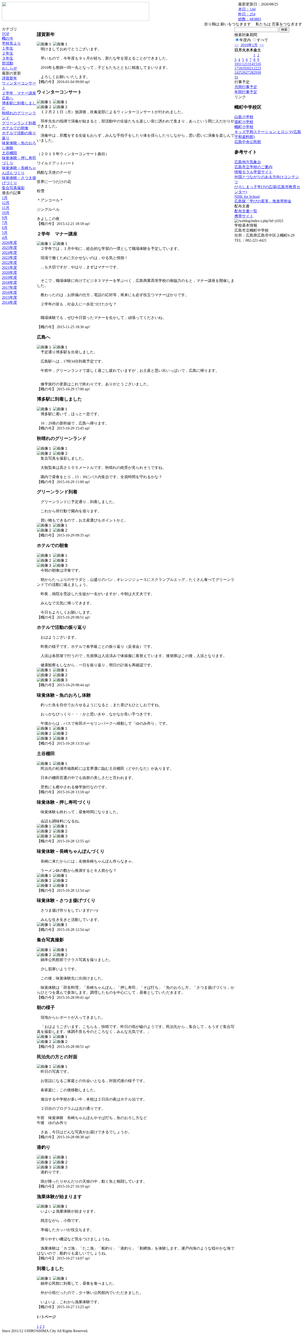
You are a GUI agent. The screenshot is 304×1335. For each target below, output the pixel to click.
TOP (5, 34)
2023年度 (9, 258)
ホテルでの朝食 (15, 128)
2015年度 (9, 297)
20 (248, 68)
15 (255, 64)
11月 (6, 208)
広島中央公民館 (247, 142)
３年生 (7, 58)
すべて (262, 40)
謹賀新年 (9, 78)
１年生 (7, 48)
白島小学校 (243, 117)
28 (251, 72)
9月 (5, 218)
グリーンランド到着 (19, 123)
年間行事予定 (245, 92)
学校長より (11, 43)
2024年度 (9, 253)
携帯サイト (243, 216)
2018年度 (9, 282)
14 (251, 64)
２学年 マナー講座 (19, 93)
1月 (5, 198)
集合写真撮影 (13, 188)
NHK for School (247, 197)
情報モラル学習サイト (253, 172)
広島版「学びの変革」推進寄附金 (262, 201)
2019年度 (9, 277)
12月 (6, 203)
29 (255, 72)
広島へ (7, 98)
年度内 (245, 40)
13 (248, 64)
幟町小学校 (243, 127)
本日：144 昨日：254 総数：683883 (249, 14)
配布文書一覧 (245, 211)
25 (240, 72)
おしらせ (9, 68)
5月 (5, 233)
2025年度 (9, 248)
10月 (6, 213)
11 (240, 64)
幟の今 (7, 38)
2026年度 (9, 243)
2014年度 (9, 302)
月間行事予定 (245, 87)
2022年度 (9, 263)
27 (248, 72)
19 (244, 68)
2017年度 (9, 287)
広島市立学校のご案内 (253, 167)
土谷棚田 (9, 153)
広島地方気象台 (247, 162)
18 (240, 68)
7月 (5, 223)
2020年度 (9, 273)
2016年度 (9, 292)
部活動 (7, 63)
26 (244, 72)
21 (251, 68)
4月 (5, 238)
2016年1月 (249, 45)
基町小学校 (243, 122)
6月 (5, 228)
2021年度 (9, 268)
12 (244, 64)
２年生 (7, 53)
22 (255, 68)
